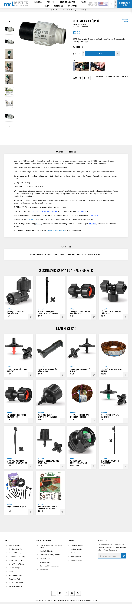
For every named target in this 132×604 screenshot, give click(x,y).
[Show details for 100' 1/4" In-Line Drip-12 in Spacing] (81, 394)
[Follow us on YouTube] (60, 593)
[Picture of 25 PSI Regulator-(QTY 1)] (9, 29)
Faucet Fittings (14, 568)
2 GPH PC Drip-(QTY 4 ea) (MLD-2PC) (110, 416)
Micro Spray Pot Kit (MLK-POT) (16, 508)
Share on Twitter (80, 78)
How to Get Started (47, 551)
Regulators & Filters (16, 575)
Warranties (44, 570)
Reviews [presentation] (72, 152)
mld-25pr (71, 254)
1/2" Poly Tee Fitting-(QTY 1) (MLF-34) (111, 312)
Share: (75, 78)
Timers (11, 571)
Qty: (74, 54)
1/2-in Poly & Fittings (16, 560)
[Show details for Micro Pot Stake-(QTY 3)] (113, 440)
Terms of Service (76, 560)
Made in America (76, 549)
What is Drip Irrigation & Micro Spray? (51, 546)
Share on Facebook (84, 78)
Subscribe (123, 555)
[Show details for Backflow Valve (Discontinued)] (81, 440)
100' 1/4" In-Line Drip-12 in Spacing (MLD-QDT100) (80, 416)
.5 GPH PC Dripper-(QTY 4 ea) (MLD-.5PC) (17, 370)
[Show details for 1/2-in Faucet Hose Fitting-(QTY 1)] (81, 291)
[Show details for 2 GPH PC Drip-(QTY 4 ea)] (113, 394)
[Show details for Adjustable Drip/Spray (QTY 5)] (50, 440)
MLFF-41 (32, 219)
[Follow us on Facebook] (53, 593)
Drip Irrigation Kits (15, 549)
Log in (117, 2)
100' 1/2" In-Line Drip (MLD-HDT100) (111, 370)
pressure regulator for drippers (88, 254)
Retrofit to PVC (14, 579)
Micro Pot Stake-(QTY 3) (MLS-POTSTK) (110, 462)
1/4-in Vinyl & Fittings (17, 564)
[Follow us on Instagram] (72, 593)
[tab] (60, 152)
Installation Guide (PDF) (56, 230)
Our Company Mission (78, 553)
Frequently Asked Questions (50, 555)
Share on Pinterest (89, 78)
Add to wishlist (118, 53)
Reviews (126, 21)
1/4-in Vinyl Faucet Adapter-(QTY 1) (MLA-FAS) (47, 416)
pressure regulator (37, 254)
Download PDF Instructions (50, 566)
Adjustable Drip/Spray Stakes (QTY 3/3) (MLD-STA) (48, 312)
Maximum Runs (45, 562)
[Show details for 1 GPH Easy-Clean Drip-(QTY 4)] (50, 348)
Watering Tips (45, 558)
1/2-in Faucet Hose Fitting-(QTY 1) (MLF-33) (80, 312)
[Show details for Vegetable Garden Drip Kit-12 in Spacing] (50, 486)
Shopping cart (124, 4)
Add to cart (100, 54)
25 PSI (62, 254)
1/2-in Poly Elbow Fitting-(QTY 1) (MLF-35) (16, 312)
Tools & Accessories (16, 583)
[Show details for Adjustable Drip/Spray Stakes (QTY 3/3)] (50, 291)
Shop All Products (15, 545)
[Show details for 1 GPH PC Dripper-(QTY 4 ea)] (81, 348)
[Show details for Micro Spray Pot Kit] (18, 486)
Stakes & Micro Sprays (16, 553)
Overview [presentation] (60, 152)
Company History (77, 545)
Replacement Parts (15, 586)
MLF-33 (38, 224)
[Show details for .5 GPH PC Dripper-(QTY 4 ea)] (18, 348)
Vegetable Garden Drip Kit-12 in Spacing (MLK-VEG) (48, 508)
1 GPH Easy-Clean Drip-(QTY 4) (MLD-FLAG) (48, 370)
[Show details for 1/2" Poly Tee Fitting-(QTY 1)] (113, 291)
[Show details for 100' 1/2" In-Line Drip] (113, 348)
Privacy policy (76, 556)
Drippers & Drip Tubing (17, 556)
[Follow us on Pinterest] (66, 593)
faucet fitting (52, 254)
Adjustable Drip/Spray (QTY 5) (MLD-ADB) (48, 462)
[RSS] (78, 593)
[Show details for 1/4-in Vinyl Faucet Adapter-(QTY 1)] (50, 394)
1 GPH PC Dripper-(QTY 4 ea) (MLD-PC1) (80, 370)
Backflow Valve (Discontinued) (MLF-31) (79, 462)
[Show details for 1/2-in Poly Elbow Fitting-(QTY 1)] (18, 291)
